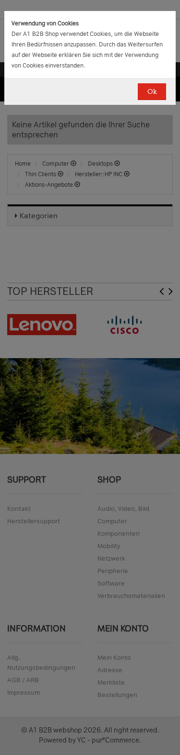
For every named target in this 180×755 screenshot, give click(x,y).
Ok (151, 92)
